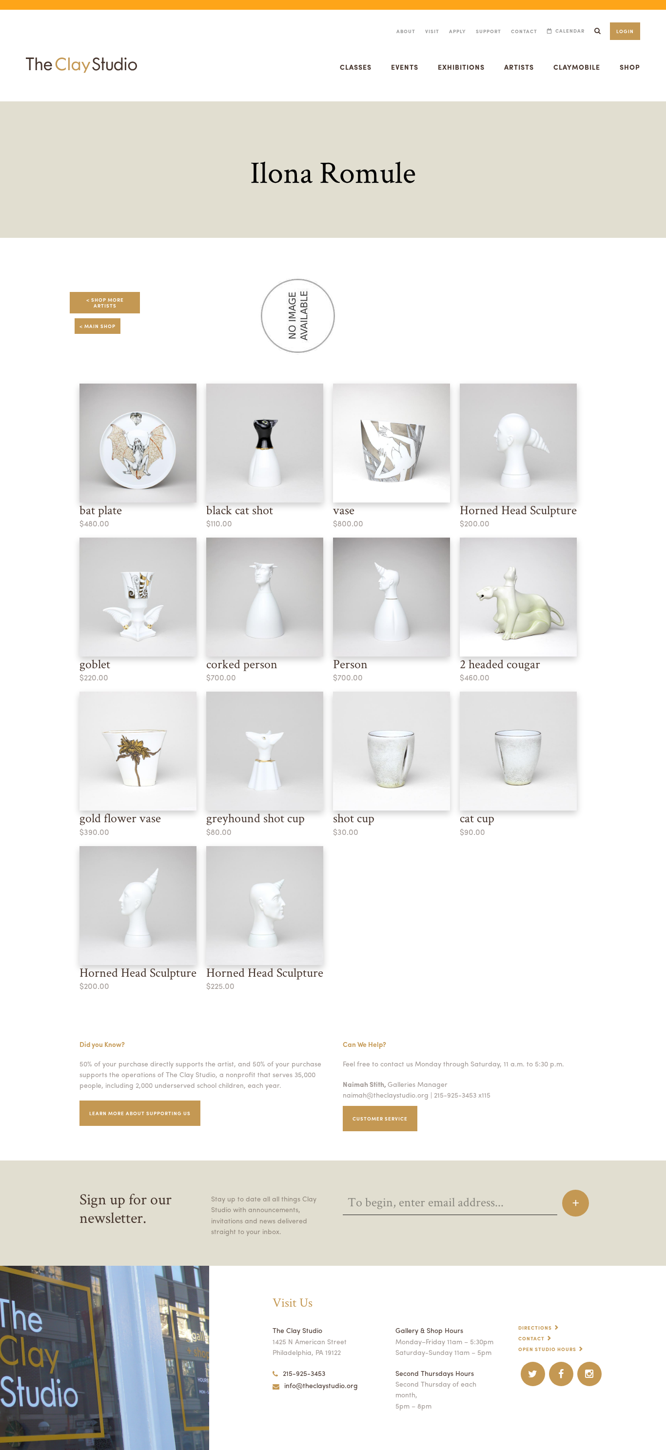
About (405, 31)
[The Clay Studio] (81, 55)
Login (625, 31)
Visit (432, 31)
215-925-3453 (304, 1373)
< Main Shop (97, 326)
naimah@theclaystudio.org (386, 1095)
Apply (457, 31)
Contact (524, 31)
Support (488, 31)
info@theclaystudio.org (321, 1385)
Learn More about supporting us (140, 1113)
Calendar (570, 31)
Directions (535, 1328)
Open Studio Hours (547, 1349)
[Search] (597, 31)
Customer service (380, 1118)
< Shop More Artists (105, 302)
